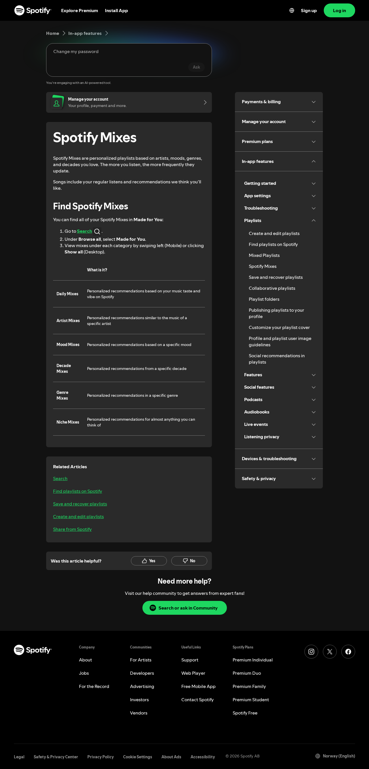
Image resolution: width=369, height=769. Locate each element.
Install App (116, 10)
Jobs (84, 673)
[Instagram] (311, 652)
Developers (142, 673)
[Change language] (291, 10)
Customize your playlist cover (279, 327)
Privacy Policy (100, 757)
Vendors (138, 713)
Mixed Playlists (264, 255)
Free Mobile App (198, 686)
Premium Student (251, 699)
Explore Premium (79, 10)
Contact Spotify (197, 699)
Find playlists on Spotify (77, 491)
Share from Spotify (72, 529)
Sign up (309, 10)
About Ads (171, 757)
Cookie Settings (137, 757)
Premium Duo (247, 673)
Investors (139, 699)
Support (189, 660)
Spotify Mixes (262, 266)
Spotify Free (245, 713)
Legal (19, 757)
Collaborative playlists (272, 288)
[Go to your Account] (203, 102)
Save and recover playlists (80, 504)
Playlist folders (264, 299)
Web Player (193, 673)
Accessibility (203, 757)
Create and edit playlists (78, 516)
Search (60, 478)
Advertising (142, 686)
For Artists (140, 660)
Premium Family (249, 686)
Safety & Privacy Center (56, 757)
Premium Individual (253, 660)
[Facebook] (348, 652)
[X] (330, 652)
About (85, 660)
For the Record (94, 686)
